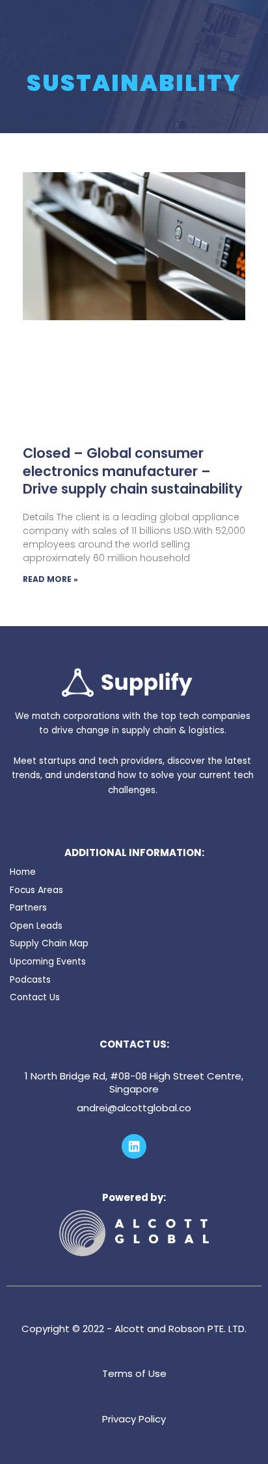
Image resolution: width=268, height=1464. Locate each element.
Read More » (50, 579)
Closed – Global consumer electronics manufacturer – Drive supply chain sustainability (133, 471)
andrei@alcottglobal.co (134, 1108)
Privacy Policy (134, 1419)
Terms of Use (134, 1373)
